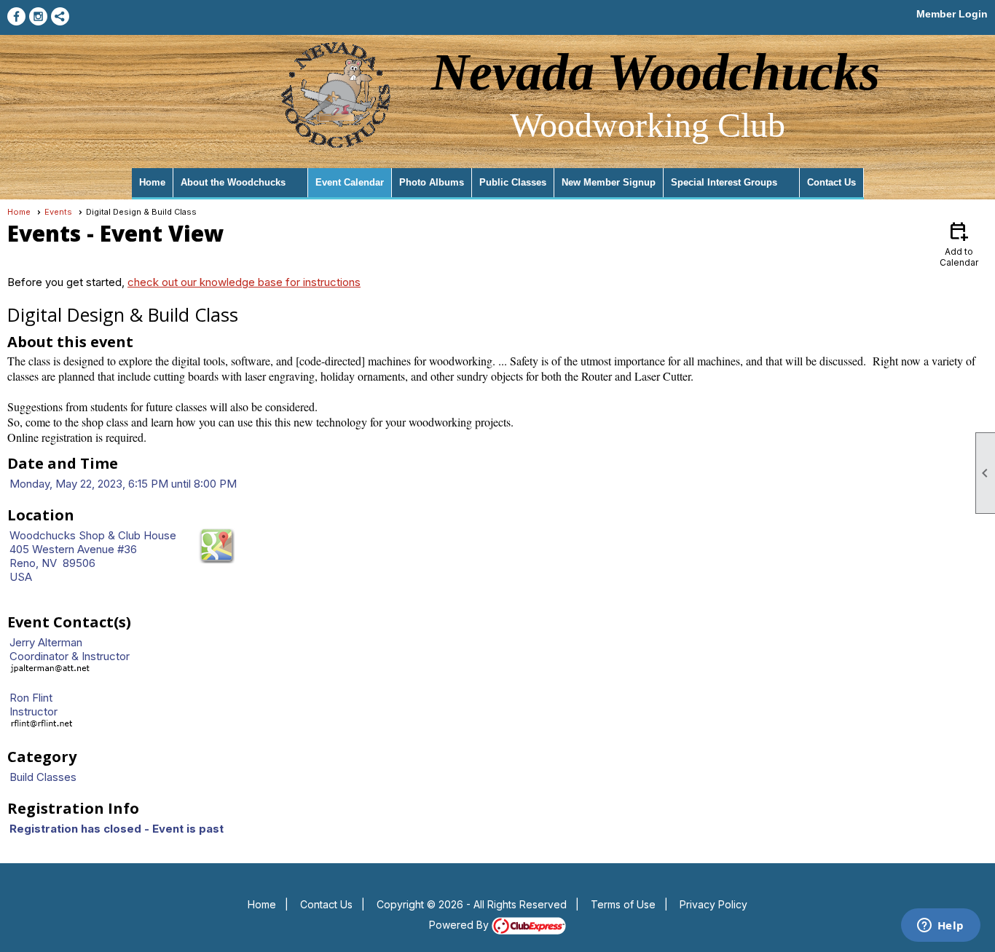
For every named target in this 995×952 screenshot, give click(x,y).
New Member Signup (609, 182)
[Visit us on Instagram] (38, 16)
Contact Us (831, 182)
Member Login (952, 14)
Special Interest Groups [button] (724, 182)
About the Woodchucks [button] (233, 182)
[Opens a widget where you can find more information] (940, 926)
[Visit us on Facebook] (16, 16)
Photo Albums (431, 182)
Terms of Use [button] (623, 904)
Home (152, 182)
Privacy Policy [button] (713, 904)
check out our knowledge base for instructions (244, 282)
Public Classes (512, 182)
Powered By (460, 925)
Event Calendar (349, 182)
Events (58, 212)
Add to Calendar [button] (959, 243)
